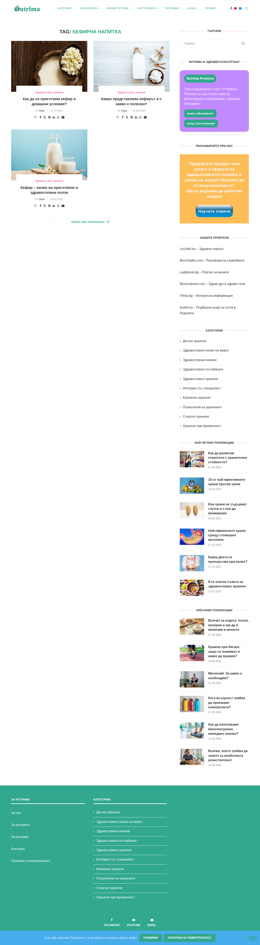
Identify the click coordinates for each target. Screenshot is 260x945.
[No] (253, 938)
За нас (191, 8)
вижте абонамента (200, 113)
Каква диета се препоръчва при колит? (227, 559)
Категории (64, 8)
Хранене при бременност (202, 426)
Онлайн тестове (117, 8)
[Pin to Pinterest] (49, 117)
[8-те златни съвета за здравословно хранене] (192, 588)
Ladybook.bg (189, 272)
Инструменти (146, 8)
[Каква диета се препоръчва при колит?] (192, 563)
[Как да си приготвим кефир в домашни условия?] (49, 66)
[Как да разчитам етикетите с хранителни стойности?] (192, 459)
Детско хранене (194, 341)
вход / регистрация (201, 123)
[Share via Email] (63, 117)
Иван (42, 110)
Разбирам (150, 937)
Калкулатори (89, 8)
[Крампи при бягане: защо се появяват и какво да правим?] (192, 653)
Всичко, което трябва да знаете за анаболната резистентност (228, 755)
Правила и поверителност (31, 861)
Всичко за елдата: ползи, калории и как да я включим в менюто (228, 625)
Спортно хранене (196, 416)
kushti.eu (186, 307)
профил (210, 8)
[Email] (240, 8)
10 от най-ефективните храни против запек (226, 482)
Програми (172, 8)
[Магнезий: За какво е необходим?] (192, 679)
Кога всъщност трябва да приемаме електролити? (226, 702)
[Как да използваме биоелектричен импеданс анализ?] (192, 730)
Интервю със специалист (202, 388)
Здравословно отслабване (203, 369)
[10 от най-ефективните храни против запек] (192, 485)
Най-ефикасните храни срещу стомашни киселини (227, 535)
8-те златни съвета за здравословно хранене (227, 584)
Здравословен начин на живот (206, 350)
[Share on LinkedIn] (54, 117)
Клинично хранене (197, 397)
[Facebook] (231, 8)
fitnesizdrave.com (192, 284)
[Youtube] (235, 8)
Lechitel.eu (188, 249)
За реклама (20, 837)
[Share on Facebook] (40, 117)
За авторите (20, 825)
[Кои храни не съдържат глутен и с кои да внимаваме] (192, 510)
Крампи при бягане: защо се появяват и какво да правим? (224, 651)
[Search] (247, 8)
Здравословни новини (200, 360)
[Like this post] (35, 117)
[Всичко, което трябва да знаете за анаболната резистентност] (192, 757)
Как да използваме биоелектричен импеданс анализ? (223, 729)
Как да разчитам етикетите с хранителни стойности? (227, 457)
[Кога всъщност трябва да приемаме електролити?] (192, 704)
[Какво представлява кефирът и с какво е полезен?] (131, 66)
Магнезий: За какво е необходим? (225, 676)
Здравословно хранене (200, 379)
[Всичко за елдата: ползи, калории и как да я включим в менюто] (192, 626)
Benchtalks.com (191, 260)
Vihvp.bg (186, 295)
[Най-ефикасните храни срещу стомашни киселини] (192, 537)
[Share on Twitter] (44, 117)
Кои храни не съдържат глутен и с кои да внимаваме (227, 509)
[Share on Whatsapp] (58, 117)
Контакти (18, 849)
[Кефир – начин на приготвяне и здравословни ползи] (49, 154)
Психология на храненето (202, 407)
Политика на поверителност (189, 937)
